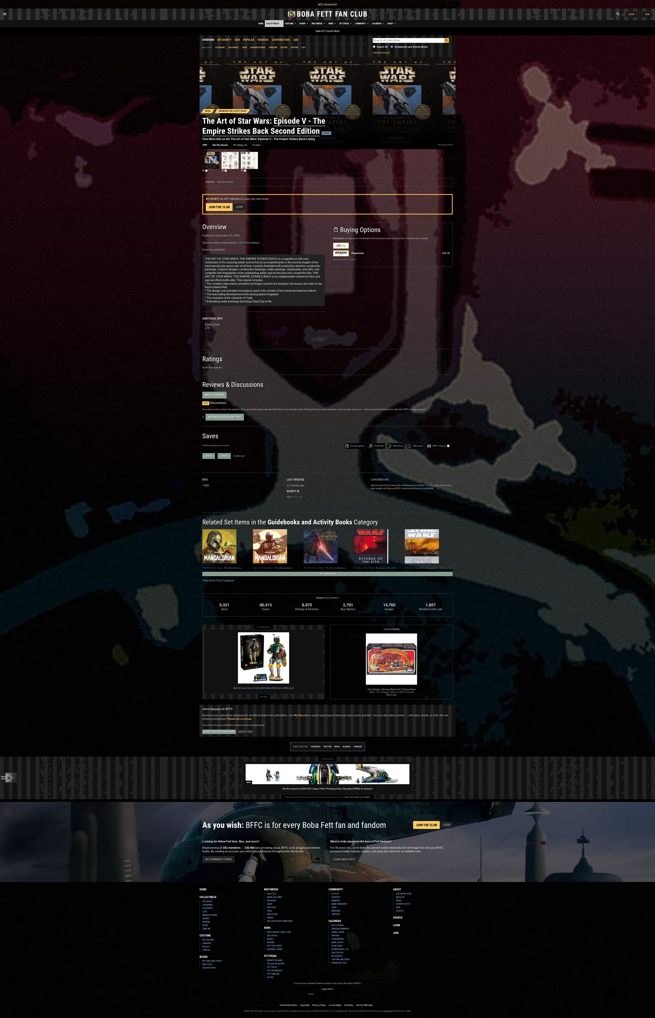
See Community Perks (218, 859)
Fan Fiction (272, 914)
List (303, 47)
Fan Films (271, 907)
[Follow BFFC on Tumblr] (327, 996)
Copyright (304, 1005)
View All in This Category (218, 580)
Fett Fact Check (274, 946)
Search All (382, 47)
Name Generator (339, 904)
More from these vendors (344, 259)
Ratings (205, 918)
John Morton (337, 939)
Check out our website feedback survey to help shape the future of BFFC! (327, 983)
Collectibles (272, 23)
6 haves (208, 456)
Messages (335, 911)
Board (303, 23)
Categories (207, 905)
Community (360, 23)
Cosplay (206, 950)
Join (647, 14)
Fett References (274, 970)
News (331, 23)
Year (244, 47)
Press (398, 900)
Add (295, 39)
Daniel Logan (337, 932)
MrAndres (398, 446)
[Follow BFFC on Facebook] (311, 996)
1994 (204, 145)
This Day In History (275, 964)
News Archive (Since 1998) (279, 932)
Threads (357, 746)
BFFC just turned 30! (327, 4)
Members (335, 900)
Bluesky (347, 746)
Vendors (263, 39)
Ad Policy (263, 697)
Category (220, 47)
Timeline (272, 47)
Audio (269, 904)
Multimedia (317, 23)
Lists (204, 911)
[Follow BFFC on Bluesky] (344, 996)
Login (631, 14)
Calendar (377, 23)
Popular (248, 39)
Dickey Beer (336, 946)
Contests (335, 897)
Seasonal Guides (274, 949)
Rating (284, 47)
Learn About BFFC (344, 859)
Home (260, 23)
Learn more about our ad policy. (357, 797)
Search (397, 917)
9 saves (256, 145)
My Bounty (224, 39)
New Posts (207, 964)
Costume (289, 23)
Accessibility (335, 1005)
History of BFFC (403, 904)
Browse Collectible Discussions (219, 732)
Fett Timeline (273, 974)
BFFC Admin (439, 446)
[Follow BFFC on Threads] (338, 996)
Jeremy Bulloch (339, 963)
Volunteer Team (403, 894)
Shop (398, 907)
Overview (208, 39)
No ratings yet (240, 145)
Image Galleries (274, 897)
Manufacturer (257, 47)
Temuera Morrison (340, 929)
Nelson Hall (337, 956)
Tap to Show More (327, 574)
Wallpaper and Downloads (280, 921)
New (237, 39)
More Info (392, 695)
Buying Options (225, 182)
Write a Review (214, 395)
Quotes (270, 977)
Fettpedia (344, 23)
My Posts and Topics (212, 961)
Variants (206, 943)
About (390, 23)
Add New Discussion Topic (224, 417)
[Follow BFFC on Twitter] (322, 996)
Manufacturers (209, 915)
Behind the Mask (274, 960)
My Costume (208, 940)
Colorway (233, 47)
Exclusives (272, 935)
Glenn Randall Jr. (339, 949)
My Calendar (337, 925)
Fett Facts (272, 967)
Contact (400, 911)
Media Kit (400, 897)
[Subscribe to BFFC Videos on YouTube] (333, 996)
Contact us (430, 485)
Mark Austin (337, 942)
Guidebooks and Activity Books (411, 47)
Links (333, 907)
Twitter (327, 746)
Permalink (296, 497)
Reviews (206, 922)
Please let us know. (239, 718)
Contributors (281, 39)
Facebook (316, 746)
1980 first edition (248, 242)
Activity (335, 894)
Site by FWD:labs (364, 1005)
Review (294, 47)
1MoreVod (418, 446)
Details (205, 946)
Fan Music (271, 900)
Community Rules (288, 1005)
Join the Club (219, 207)
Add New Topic (245, 731)
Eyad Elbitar (337, 952)
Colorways (207, 908)
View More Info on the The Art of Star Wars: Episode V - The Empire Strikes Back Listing (258, 139)
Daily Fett (271, 894)
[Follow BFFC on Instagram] (316, 996)
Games (270, 917)
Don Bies (335, 935)
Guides (270, 939)
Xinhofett (379, 446)
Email (337, 746)
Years (205, 925)
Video (269, 911)
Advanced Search (381, 53)
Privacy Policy (319, 1005)
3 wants (224, 456)
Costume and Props (340, 959)
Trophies (335, 914)
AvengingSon (357, 446)
